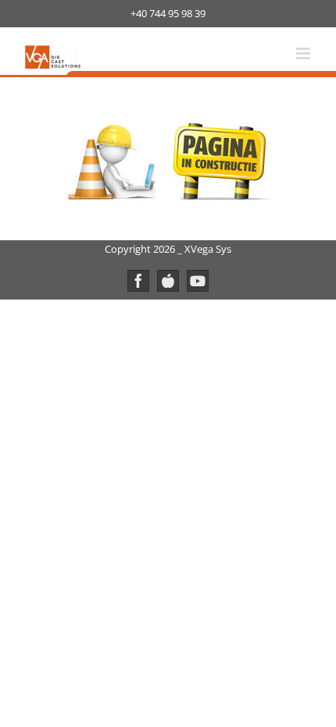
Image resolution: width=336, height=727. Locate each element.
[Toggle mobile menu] (304, 53)
